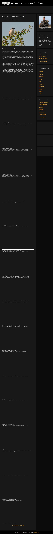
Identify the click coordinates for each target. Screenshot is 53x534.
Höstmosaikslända (42, 114)
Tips (26, 7)
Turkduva (41, 71)
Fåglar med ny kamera (43, 54)
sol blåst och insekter (43, 58)
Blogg (9, 7)
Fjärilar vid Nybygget (43, 61)
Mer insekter (41, 59)
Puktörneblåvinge (42, 111)
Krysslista (42, 7)
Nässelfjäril (41, 109)
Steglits (40, 93)
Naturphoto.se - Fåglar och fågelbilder (27, 3)
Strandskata (41, 86)
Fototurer (21, 7)
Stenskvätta (41, 76)
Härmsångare (41, 84)
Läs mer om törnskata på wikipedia (18, 525)
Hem (5, 7)
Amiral (40, 116)
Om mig (47, 7)
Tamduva (41, 72)
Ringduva (41, 74)
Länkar (26, 11)
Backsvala (41, 89)
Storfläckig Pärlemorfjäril (43, 102)
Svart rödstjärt (41, 88)
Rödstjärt (40, 91)
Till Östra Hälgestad (42, 56)
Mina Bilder (14, 7)
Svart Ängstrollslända (43, 104)
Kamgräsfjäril (41, 107)
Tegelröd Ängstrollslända (43, 106)
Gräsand (40, 79)
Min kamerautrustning (34, 7)
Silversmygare (41, 112)
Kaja (40, 81)
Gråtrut (40, 77)
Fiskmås (40, 82)
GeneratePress (36, 532)
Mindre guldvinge (42, 117)
